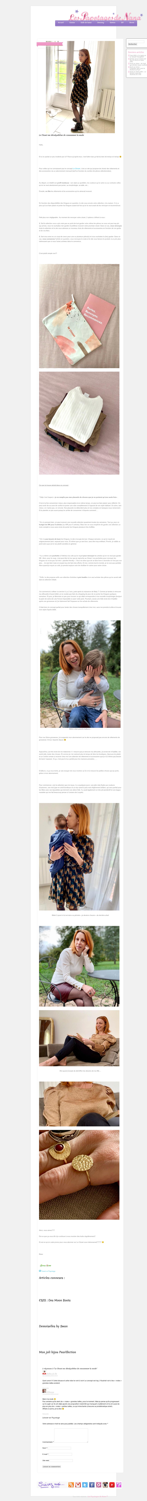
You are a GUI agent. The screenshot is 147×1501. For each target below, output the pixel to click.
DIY (122, 23)
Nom (44, 1448)
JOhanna (50, 1392)
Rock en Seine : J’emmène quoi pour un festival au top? (137, 68)
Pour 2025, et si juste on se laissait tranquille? (138, 56)
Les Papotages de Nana (89, 16)
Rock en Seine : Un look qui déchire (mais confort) (138, 64)
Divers (131, 23)
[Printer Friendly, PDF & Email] (45, 1266)
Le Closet (76, 168)
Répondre (45, 1388)
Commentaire (48, 1442)
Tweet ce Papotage (48, 1271)
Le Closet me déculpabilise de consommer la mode (61, 135)
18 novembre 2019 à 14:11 (50, 1375)
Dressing (100, 23)
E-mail (45, 1454)
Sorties (112, 23)
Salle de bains (86, 23)
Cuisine (72, 23)
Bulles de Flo (52, 1374)
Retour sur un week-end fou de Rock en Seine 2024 (138, 60)
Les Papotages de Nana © (98, 1496)
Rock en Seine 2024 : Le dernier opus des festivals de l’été (138, 73)
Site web (45, 1460)
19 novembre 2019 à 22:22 (50, 1394)
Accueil (61, 23)
